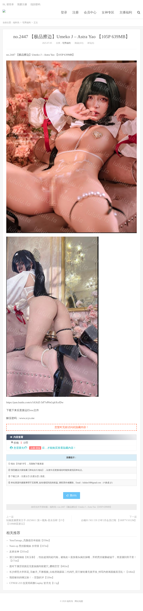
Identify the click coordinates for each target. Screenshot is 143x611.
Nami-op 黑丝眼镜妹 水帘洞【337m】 (29, 546)
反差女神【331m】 (19, 551)
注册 (75, 12)
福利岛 (4, 12)
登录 (64, 12)
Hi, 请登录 (8, 4)
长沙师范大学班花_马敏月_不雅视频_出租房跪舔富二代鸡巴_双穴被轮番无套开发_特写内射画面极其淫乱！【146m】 (72, 572)
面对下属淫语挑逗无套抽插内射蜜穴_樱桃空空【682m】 (39, 566)
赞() (73, 495)
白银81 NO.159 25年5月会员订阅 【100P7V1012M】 (109, 520)
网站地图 (79, 601)
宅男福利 (26, 22)
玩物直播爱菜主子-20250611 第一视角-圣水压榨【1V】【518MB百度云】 (35, 522)
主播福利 (125, 12)
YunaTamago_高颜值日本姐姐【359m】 (30, 540)
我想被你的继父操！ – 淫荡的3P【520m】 (31, 577)
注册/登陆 (35, 448)
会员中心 (90, 12)
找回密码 (35, 4)
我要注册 (22, 4)
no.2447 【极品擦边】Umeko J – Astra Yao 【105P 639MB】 (71, 36)
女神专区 (108, 12)
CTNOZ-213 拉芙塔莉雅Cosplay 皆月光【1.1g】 (34, 583)
